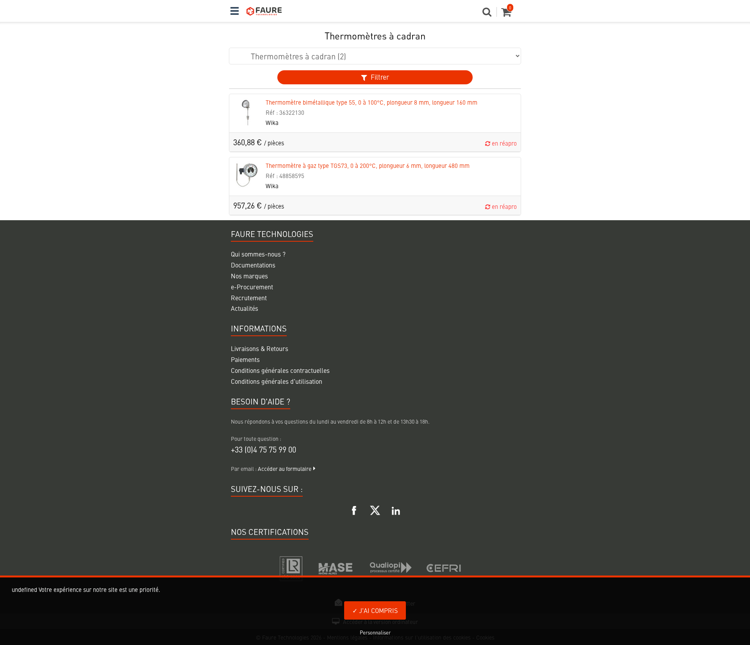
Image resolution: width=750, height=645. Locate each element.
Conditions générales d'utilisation (276, 381)
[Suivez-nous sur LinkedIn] (396, 509)
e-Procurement (252, 286)
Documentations (253, 264)
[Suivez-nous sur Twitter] (375, 509)
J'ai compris (377, 610)
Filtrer (379, 77)
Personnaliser (375, 632)
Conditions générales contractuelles (280, 370)
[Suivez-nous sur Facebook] (354, 509)
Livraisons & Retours (259, 348)
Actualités (244, 308)
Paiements (245, 359)
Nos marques (249, 275)
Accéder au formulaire (284, 468)
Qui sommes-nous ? (258, 253)
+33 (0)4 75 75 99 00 (263, 449)
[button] (489, 14)
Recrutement (249, 297)
